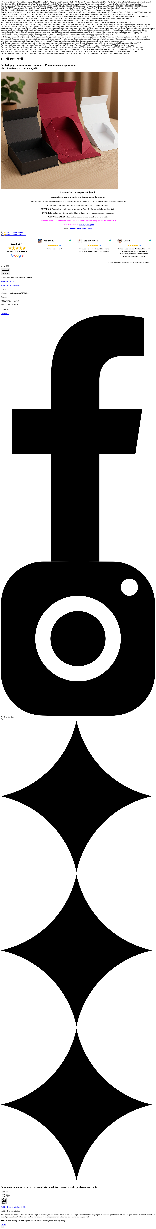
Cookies (23, 1207)
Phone (3, 1194)
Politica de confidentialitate (10, 285)
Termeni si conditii (7, 281)
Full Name (5, 1192)
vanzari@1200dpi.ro (86, 225)
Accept (3, 1225)
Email (3, 267)
